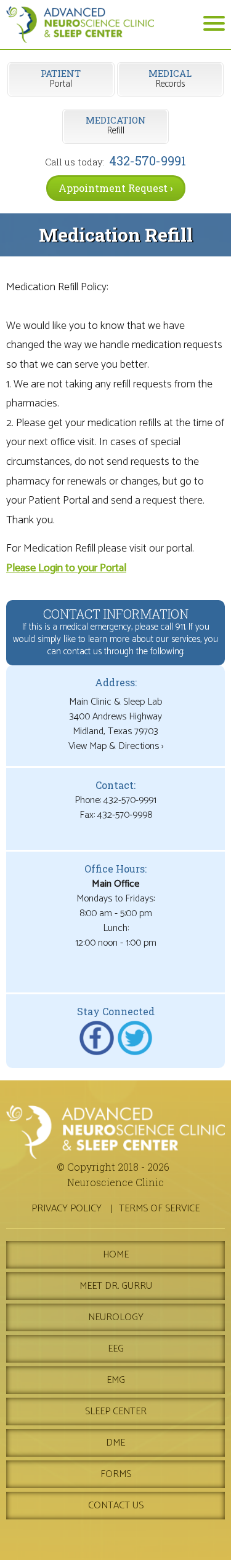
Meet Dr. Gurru (115, 1286)
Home (116, 1254)
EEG (116, 1348)
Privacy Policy (66, 1209)
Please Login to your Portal (66, 568)
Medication (116, 126)
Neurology (116, 1317)
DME (115, 1443)
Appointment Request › (116, 187)
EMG (116, 1380)
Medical (170, 79)
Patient (61, 79)
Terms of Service (159, 1209)
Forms (115, 1474)
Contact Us (116, 1505)
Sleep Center (116, 1411)
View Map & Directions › (115, 746)
